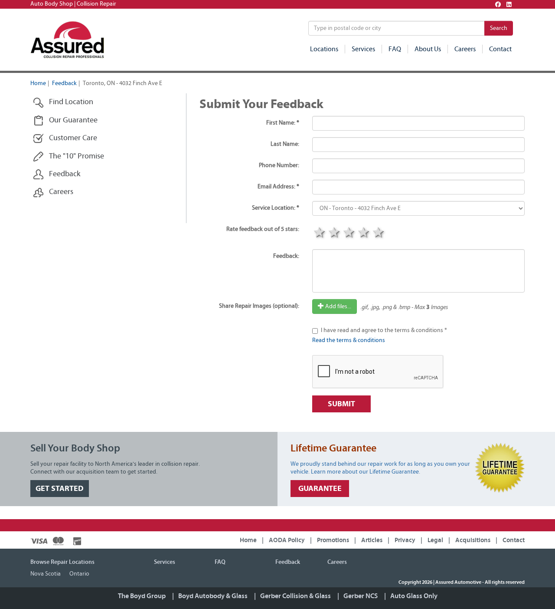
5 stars (378, 233)
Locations (324, 49)
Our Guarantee (73, 120)
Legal (435, 540)
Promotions (333, 540)
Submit (341, 403)
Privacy (405, 540)
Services (363, 49)
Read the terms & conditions (348, 340)
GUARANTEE (320, 488)
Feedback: (286, 256)
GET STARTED (60, 488)
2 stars (334, 233)
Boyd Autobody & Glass (213, 596)
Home (38, 83)
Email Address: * (278, 187)
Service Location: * (275, 208)
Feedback (64, 83)
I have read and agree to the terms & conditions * (384, 330)
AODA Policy (287, 540)
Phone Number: (279, 165)
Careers (465, 49)
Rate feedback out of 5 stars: (262, 229)
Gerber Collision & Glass (295, 596)
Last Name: (285, 144)
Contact (500, 49)
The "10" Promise (76, 156)
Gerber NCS (360, 596)
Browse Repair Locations (62, 562)
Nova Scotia (45, 574)
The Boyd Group (142, 596)
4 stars (363, 233)
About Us (428, 49)
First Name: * (282, 123)
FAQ (394, 49)
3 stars (349, 233)
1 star (319, 233)
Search (498, 28)
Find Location (71, 102)
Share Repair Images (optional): (259, 306)
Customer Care (73, 138)
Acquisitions (472, 540)
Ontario (79, 574)
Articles (371, 540)
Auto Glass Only (413, 596)
